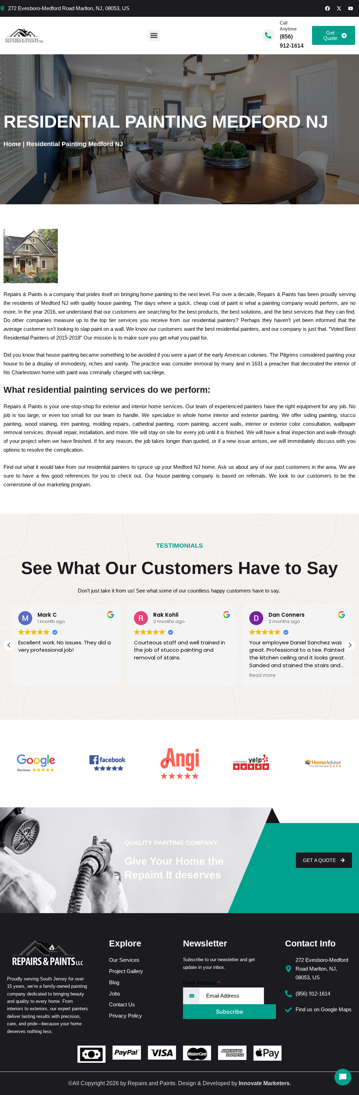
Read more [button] (260, 675)
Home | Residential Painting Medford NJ (63, 144)
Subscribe (229, 1011)
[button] (154, 35)
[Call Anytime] (268, 35)
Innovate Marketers (264, 1083)
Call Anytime (288, 26)
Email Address (201, 983)
